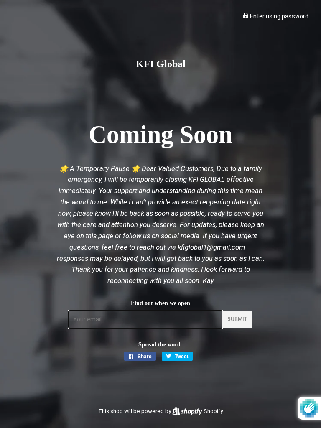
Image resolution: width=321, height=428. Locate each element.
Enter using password (278, 16)
